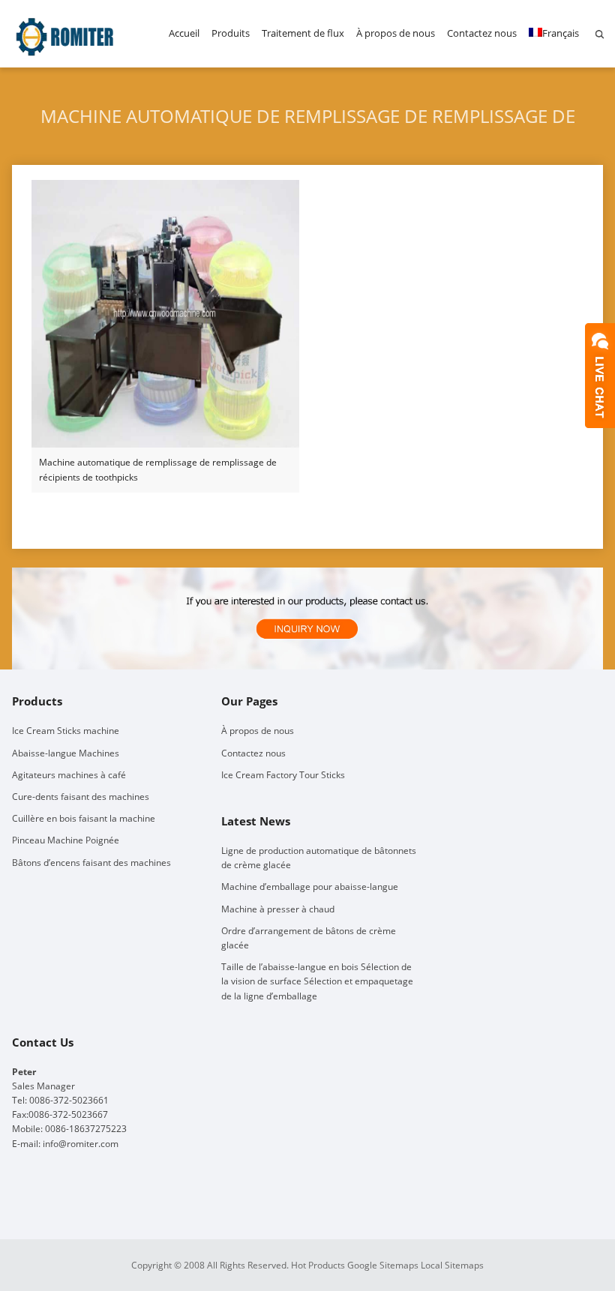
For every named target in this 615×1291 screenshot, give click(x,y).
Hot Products (318, 1265)
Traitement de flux (303, 33)
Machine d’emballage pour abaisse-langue (309, 886)
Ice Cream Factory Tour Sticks (283, 774)
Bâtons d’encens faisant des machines (91, 862)
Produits (231, 33)
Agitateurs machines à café (69, 774)
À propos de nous (395, 33)
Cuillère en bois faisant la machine (83, 818)
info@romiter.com (80, 1143)
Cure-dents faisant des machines (80, 796)
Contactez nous (482, 33)
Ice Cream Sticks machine (65, 730)
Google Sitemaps (382, 1265)
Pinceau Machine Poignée (65, 840)
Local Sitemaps (452, 1265)
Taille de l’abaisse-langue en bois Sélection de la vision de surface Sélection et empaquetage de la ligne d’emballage (317, 981)
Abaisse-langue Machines (65, 753)
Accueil (184, 33)
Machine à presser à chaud (277, 909)
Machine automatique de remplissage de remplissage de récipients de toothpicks (158, 470)
